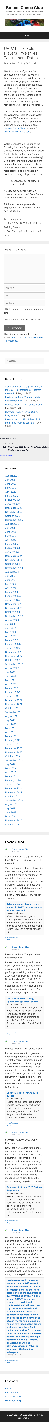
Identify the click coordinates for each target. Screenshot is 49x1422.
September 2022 (14, 664)
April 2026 (10, 492)
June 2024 (10, 580)
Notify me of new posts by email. (23, 319)
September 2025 (14, 520)
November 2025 (13, 512)
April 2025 (10, 540)
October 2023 (12, 612)
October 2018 (12, 824)
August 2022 (12, 668)
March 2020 (11, 776)
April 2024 (10, 588)
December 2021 (13, 700)
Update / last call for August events (23, 404)
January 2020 (12, 784)
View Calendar (6, 455)
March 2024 (11, 592)
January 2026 (12, 504)
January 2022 (12, 696)
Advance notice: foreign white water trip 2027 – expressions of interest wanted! (24, 390)
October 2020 (12, 756)
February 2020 (13, 780)
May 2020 (10, 768)
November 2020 (13, 752)
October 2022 (12, 660)
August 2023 (12, 620)
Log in (8, 1388)
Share (9, 940)
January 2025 (12, 552)
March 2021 (11, 736)
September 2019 (14, 800)
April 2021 (10, 732)
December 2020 (13, 748)
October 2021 (12, 708)
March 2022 (11, 688)
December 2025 (13, 508)
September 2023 (14, 616)
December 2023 (13, 604)
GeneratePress (24, 1418)
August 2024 (12, 572)
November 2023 (13, 608)
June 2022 (10, 676)
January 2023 (12, 648)
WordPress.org (13, 1400)
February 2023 (13, 644)
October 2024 (12, 564)
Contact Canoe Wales (15, 128)
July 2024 (10, 576)
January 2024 (12, 600)
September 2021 (14, 712)
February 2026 (13, 500)
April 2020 (10, 772)
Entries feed (11, 1392)
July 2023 (10, 624)
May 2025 (10, 536)
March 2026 (11, 496)
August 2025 (12, 524)
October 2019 (12, 796)
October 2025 (12, 516)
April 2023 (10, 636)
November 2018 (13, 820)
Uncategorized (14, 219)
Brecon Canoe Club (24, 7)
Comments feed (13, 1396)
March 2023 (11, 640)
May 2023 (10, 632)
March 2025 (11, 544)
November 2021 (13, 704)
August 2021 (11, 716)
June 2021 (10, 724)
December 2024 (13, 556)
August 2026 (12, 475)
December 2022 (13, 652)
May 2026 (10, 488)
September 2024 (14, 568)
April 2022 (10, 684)
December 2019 (13, 788)
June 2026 (10, 483)
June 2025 (10, 532)
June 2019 (10, 812)
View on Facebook (11, 937)
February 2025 (13, 548)
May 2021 (10, 728)
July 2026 (10, 480)
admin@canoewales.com (17, 131)
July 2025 (10, 528)
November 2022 (13, 656)
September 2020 (14, 760)
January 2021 (12, 744)
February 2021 (12, 740)
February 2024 (13, 596)
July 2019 (10, 808)
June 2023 (10, 628)
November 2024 (13, 560)
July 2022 (10, 672)
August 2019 (12, 804)
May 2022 (10, 680)
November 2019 (13, 792)
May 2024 (10, 584)
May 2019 (10, 816)
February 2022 (13, 692)
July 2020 (10, 764)
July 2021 (10, 720)
